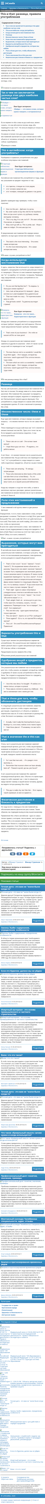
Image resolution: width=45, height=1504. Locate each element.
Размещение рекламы (25, 1479)
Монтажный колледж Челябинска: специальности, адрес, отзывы (19, 1220)
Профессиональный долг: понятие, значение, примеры (19, 1177)
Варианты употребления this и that (19, 44)
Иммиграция (7, 1310)
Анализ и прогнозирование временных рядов (21, 1263)
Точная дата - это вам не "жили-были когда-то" (20, 887)
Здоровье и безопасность (9, 922)
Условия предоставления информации (15, 1500)
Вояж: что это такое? (11, 1055)
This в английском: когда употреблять (20, 30)
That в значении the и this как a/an (19, 55)
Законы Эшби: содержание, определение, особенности (15, 928)
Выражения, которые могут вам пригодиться (22, 42)
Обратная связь (7, 1479)
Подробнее (38, 921)
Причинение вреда (9, 1308)
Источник (4, 840)
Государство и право (10, 1305)
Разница (9, 35)
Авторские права (8, 1315)
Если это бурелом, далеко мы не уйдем (21, 971)
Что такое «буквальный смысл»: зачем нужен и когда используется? (21, 1133)
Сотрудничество (23, 1477)
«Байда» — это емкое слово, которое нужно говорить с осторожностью (29, 110)
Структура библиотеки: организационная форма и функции (29, 170)
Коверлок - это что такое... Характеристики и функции (25, 315)
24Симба (10, 3)
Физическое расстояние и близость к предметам (24, 57)
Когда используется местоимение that (20, 33)
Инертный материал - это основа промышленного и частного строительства (18, 1011)
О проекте (5, 1477)
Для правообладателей (25, 1481)
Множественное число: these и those (19, 37)
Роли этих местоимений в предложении (21, 39)
